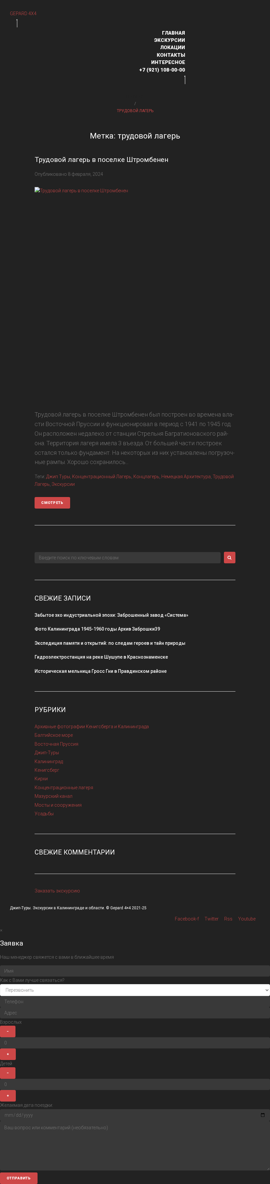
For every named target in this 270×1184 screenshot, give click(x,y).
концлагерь (146, 476)
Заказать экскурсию (57, 890)
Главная (135, 96)
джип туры (58, 476)
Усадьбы (44, 813)
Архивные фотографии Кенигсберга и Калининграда (92, 726)
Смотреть (52, 503)
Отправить (19, 1178)
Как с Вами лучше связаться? (32, 980)
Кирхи (41, 778)
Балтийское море (54, 735)
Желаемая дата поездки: (26, 1105)
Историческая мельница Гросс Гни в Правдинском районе (101, 671)
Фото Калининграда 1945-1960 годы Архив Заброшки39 (97, 629)
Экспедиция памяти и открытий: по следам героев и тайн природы (110, 643)
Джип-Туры (47, 752)
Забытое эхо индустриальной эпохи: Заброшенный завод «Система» (111, 615)
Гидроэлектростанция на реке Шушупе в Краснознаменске (101, 657)
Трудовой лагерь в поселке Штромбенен (101, 160)
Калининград (49, 761)
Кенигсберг (47, 770)
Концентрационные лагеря (64, 787)
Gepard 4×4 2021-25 (128, 908)
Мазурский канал (53, 796)
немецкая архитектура (186, 476)
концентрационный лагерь (101, 476)
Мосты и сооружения (58, 805)
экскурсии (63, 484)
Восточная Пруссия (56, 744)
